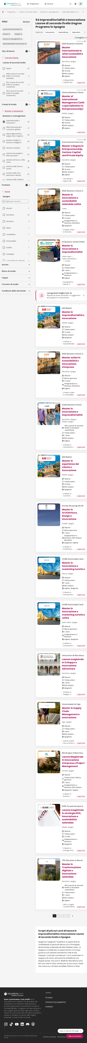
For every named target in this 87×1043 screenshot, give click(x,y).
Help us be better (74, 1036)
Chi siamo (49, 997)
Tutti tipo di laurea (11, 58)
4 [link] (68, 916)
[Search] (70, 4)
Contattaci (49, 1006)
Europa (7, 191)
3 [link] (63, 916)
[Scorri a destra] (83, 12)
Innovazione (49, 32)
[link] (72, 916)
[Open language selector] (75, 4)
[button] (12, 29)
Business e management (14, 111)
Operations (76, 32)
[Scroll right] (85, 32)
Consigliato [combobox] (80, 37)
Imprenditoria (63, 32)
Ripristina (26, 22)
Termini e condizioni (49, 1037)
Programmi (34, 4)
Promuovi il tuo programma (55, 1002)
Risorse (50, 4)
